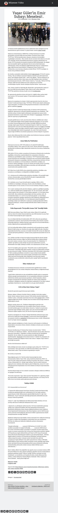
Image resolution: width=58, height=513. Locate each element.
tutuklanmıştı (36, 91)
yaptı (9, 67)
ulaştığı (39, 297)
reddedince (23, 318)
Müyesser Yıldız (16, 2)
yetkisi (40, 50)
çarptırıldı (24, 320)
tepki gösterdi (35, 74)
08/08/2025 (24, 19)
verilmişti (10, 98)
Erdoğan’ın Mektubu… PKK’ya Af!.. (41, 486)
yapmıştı (19, 106)
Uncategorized (17, 477)
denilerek (19, 336)
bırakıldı (26, 316)
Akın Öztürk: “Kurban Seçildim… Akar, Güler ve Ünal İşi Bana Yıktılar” (18, 487)
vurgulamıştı (38, 114)
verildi (43, 50)
